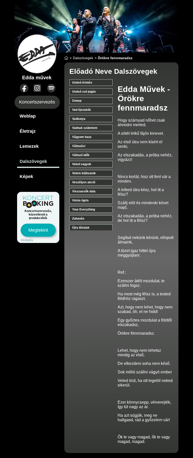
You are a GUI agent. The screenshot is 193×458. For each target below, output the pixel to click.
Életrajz (28, 131)
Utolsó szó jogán (84, 91)
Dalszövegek (33, 161)
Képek (26, 176)
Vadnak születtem (85, 128)
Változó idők (80, 155)
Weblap (28, 116)
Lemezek (29, 146)
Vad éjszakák (81, 110)
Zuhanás (78, 218)
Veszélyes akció (83, 182)
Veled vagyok (81, 164)
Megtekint (38, 230)
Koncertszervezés (37, 101)
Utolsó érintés (82, 82)
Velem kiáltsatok (84, 173)
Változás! (78, 146)
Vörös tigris (80, 200)
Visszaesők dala (83, 191)
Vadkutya (78, 119)
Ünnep (76, 100)
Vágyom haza (81, 137)
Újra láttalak (80, 227)
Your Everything (83, 209)
